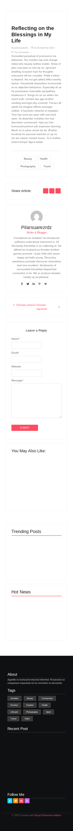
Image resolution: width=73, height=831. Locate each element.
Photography (28, 166)
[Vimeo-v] (45, 284)
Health (44, 158)
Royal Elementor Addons (48, 815)
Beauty (28, 158)
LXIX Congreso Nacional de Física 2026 (22, 491)
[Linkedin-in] (34, 284)
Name (15, 338)
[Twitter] (28, 284)
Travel (47, 166)
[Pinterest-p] (39, 284)
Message (17, 380)
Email (15, 352)
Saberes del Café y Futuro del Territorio (49, 491)
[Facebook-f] (22, 284)
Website (16, 366)
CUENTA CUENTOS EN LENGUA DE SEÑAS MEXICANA (22, 622)
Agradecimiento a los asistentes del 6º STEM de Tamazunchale (48, 623)
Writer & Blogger (37, 232)
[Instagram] (27, 800)
